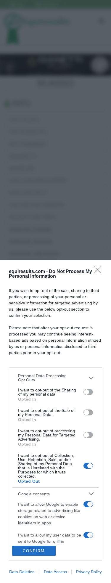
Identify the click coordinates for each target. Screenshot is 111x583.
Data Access (55, 571)
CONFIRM (34, 551)
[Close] (99, 271)
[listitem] (55, 378)
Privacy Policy (89, 571)
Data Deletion (22, 571)
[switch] (88, 392)
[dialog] (55, 421)
